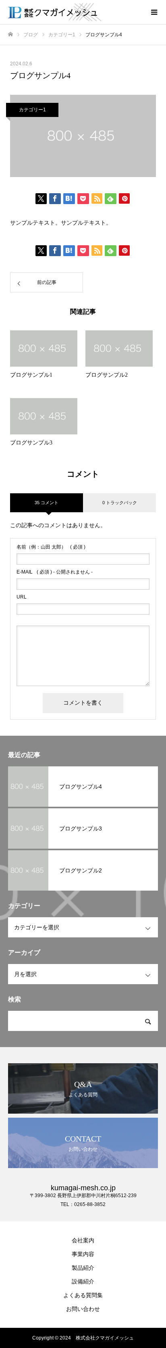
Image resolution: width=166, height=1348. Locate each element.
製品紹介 (83, 1268)
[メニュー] (154, 12)
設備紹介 (83, 1281)
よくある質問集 (83, 1295)
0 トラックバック (119, 502)
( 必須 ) (51, 547)
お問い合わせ (83, 1309)
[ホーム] (10, 34)
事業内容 (83, 1254)
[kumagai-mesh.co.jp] (75, 12)
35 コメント (46, 502)
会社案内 (83, 1240)
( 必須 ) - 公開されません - (55, 572)
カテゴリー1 (32, 110)
